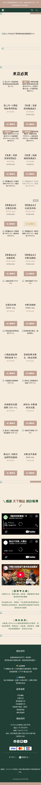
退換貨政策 (20, 710)
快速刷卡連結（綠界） (20, 707)
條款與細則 (20, 712)
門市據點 (20, 695)
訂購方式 (20, 698)
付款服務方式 (20, 704)
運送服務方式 (20, 701)
